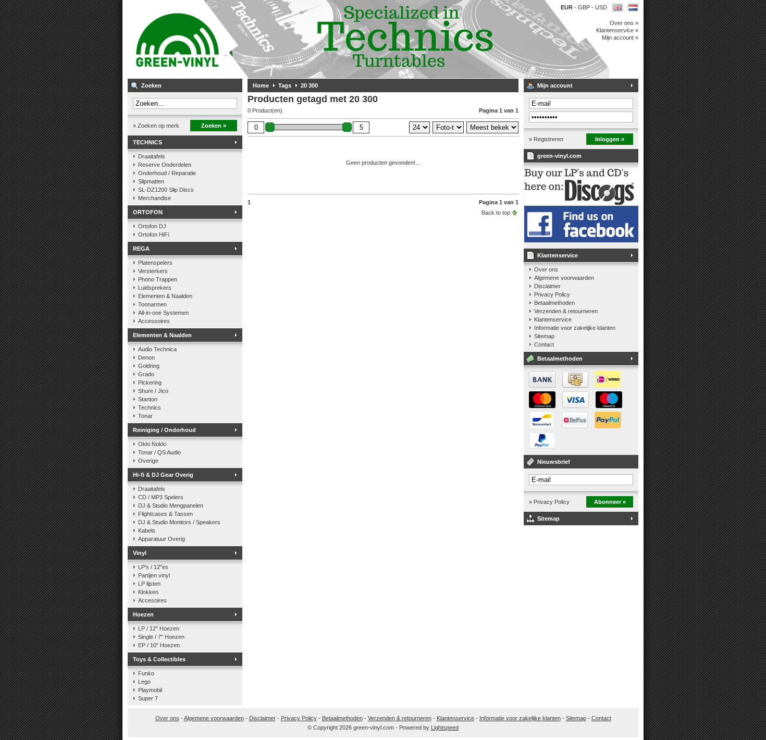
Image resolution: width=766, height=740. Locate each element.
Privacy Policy (552, 294)
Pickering (150, 382)
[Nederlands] (633, 7)
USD (601, 7)
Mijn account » (620, 37)
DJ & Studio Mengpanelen (170, 505)
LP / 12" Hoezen (158, 628)
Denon (146, 357)
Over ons (546, 269)
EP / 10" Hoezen (159, 645)
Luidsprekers (154, 288)
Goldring (148, 366)
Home (261, 85)
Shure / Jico (153, 391)
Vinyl (139, 553)
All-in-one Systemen (163, 313)
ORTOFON (148, 212)
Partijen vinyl (154, 575)
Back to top (495, 212)
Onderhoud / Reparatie (167, 173)
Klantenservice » (617, 30)
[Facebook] (581, 240)
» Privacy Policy (549, 502)
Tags (284, 85)
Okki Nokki (152, 444)
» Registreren (546, 139)
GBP (584, 7)
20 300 (309, 85)
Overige (148, 461)
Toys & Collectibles (159, 659)
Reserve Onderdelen (164, 165)
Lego (144, 682)
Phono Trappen (157, 279)
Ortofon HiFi (153, 234)
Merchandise (154, 198)
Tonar (145, 416)
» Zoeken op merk (156, 125)
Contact (544, 344)
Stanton (147, 399)
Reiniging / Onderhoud (164, 430)
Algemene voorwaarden (564, 278)
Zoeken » (213, 125)
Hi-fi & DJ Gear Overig (163, 475)
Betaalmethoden (554, 303)
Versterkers (153, 271)
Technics (149, 407)
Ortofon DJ (152, 226)
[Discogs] (581, 203)
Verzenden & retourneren (566, 311)
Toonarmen (152, 304)
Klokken (148, 592)
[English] (617, 7)
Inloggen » (609, 139)
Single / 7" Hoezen (161, 637)
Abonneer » (610, 502)
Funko (146, 673)
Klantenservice (557, 255)
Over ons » (624, 23)
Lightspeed (445, 727)
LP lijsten (149, 584)
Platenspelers (155, 263)
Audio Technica (157, 349)
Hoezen (143, 614)
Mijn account (555, 85)
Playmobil (150, 690)
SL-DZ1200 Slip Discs (166, 190)
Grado (146, 374)
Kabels (146, 530)
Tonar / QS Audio (159, 452)
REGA (141, 248)
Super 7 (148, 698)
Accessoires (154, 321)
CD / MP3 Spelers (160, 497)
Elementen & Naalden (165, 296)
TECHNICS (147, 142)
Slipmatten (151, 181)
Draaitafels (151, 156)
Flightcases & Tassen (165, 514)
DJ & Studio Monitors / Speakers (179, 522)
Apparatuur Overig (161, 539)
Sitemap (544, 336)
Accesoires (152, 600)
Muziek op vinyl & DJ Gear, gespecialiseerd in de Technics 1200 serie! (266, 39)
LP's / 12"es (153, 567)
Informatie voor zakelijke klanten (574, 328)
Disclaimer (547, 286)
